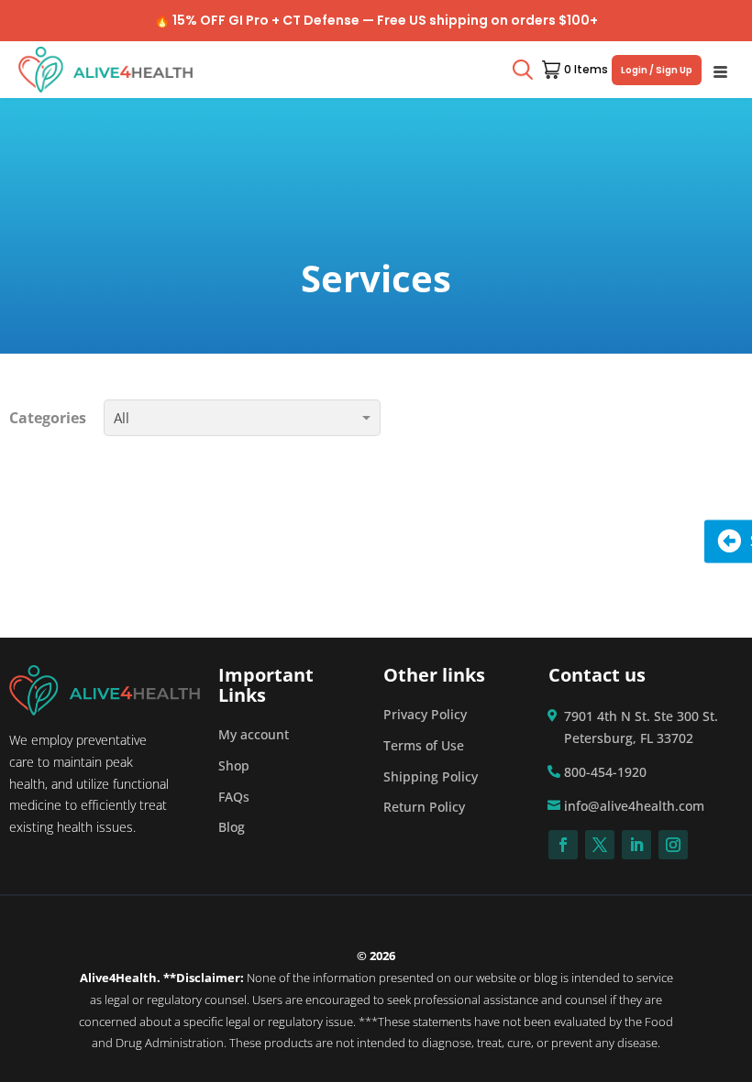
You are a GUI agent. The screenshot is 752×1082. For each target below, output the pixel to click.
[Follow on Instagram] (673, 844)
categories (49, 418)
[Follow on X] (599, 844)
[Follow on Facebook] (563, 844)
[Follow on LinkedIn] (636, 844)
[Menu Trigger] (720, 70)
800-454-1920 (605, 772)
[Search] (522, 69)
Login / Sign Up (656, 70)
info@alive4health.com (634, 805)
